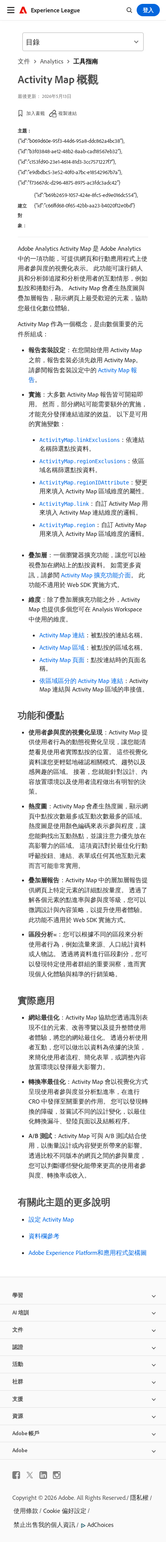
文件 (24, 61)
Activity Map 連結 (62, 635)
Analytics (51, 61)
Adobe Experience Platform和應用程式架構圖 (88, 1252)
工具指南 (85, 61)
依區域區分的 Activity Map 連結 (81, 681)
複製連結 (67, 113)
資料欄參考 (44, 1236)
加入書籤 (35, 113)
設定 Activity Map (51, 1219)
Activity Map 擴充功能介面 (96, 575)
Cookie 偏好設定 (64, 1511)
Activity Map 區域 (62, 647)
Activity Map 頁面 (62, 660)
